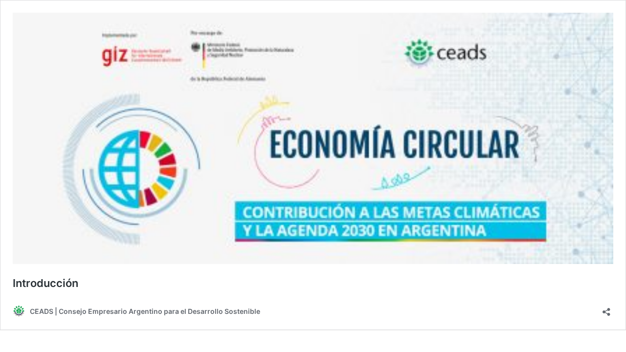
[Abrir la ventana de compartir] (606, 308)
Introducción (45, 283)
